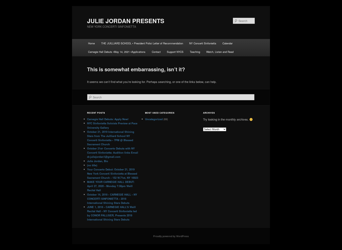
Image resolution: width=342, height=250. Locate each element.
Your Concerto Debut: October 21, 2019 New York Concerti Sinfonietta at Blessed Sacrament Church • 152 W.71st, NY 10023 (112, 173)
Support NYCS (175, 52)
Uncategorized (154, 119)
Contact (156, 52)
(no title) (92, 165)
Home (91, 43)
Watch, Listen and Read (220, 52)
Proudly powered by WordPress (171, 236)
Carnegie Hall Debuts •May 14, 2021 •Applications (116, 52)
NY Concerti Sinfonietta (202, 43)
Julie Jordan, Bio (97, 161)
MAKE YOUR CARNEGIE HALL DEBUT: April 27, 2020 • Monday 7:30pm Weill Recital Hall (110, 186)
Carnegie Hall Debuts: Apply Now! (107, 119)
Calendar (227, 43)
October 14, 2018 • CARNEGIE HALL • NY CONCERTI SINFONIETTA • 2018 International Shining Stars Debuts (112, 199)
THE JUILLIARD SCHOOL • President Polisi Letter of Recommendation (142, 43)
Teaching (195, 52)
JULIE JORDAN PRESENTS (125, 20)
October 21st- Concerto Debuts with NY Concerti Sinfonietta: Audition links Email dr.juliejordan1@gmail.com (112, 152)
